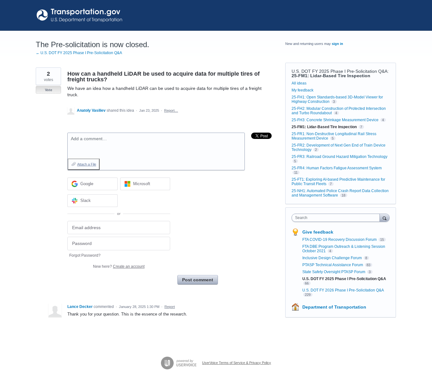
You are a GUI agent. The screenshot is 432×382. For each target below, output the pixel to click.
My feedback (302, 90)
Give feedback (317, 232)
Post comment (197, 279)
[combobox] (337, 218)
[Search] (385, 218)
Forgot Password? (85, 255)
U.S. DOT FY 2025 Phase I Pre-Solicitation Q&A (339, 71)
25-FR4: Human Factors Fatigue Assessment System (337, 168)
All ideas (299, 83)
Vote (48, 90)
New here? (119, 266)
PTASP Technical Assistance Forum (333, 265)
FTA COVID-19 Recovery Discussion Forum (340, 239)
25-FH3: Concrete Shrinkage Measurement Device (335, 120)
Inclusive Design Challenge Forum (332, 258)
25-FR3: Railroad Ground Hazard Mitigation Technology (339, 156)
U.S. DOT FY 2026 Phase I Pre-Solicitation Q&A (343, 290)
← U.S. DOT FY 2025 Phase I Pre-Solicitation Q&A (79, 53)
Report (169, 307)
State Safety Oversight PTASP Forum (334, 272)
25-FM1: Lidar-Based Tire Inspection (331, 75)
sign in (337, 44)
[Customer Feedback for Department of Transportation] (80, 15)
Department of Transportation (334, 307)
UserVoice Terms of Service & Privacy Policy (236, 363)
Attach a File (86, 164)
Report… (171, 110)
